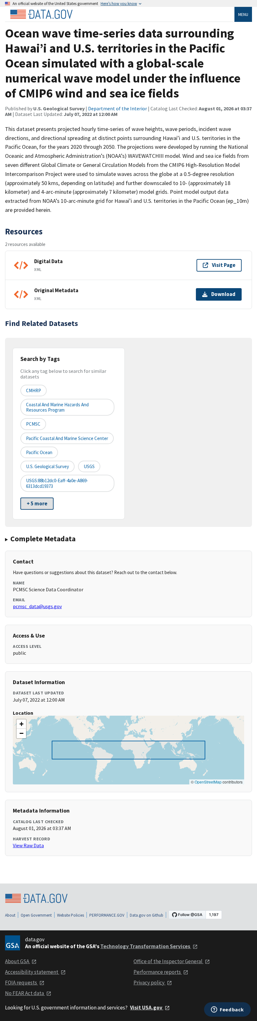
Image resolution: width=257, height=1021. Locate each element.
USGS (89, 466)
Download (223, 294)
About (10, 915)
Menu (243, 14)
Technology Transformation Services (145, 946)
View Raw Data (28, 845)
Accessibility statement (32, 971)
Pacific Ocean (39, 452)
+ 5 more (37, 503)
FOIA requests (21, 982)
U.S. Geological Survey (47, 466)
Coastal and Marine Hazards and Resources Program (57, 407)
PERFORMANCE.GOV (106, 915)
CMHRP (33, 390)
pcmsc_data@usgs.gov (37, 606)
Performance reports (158, 971)
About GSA (17, 961)
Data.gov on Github (146, 915)
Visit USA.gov (146, 1007)
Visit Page (223, 265)
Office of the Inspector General (168, 961)
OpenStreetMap (208, 781)
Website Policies (70, 915)
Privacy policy (149, 982)
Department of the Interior (117, 108)
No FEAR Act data (25, 993)
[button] (21, 724)
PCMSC (33, 424)
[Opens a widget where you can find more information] (227, 1010)
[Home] (41, 14)
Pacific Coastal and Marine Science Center (67, 438)
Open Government (36, 915)
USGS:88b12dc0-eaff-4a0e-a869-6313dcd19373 (57, 483)
